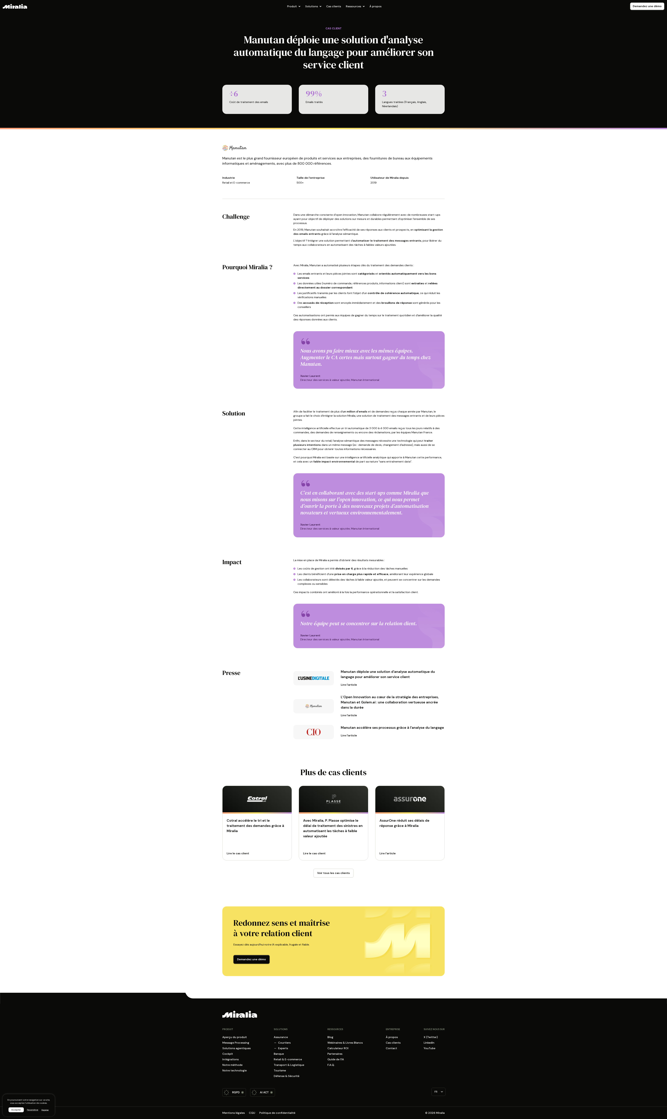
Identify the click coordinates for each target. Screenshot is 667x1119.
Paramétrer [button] (32, 1109)
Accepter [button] (16, 1109)
